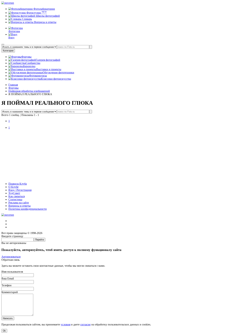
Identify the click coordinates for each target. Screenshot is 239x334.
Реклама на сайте (18, 202)
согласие (85, 324)
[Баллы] (119, 177)
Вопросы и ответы (44, 22)
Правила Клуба (17, 183)
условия (65, 324)
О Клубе (13, 186)
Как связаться (16, 196)
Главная (13, 84)
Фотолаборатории (44, 8)
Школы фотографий (47, 15)
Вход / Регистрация (19, 190)
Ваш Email (7, 278)
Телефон (6, 285)
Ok (4, 330)
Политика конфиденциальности (27, 208)
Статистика (15, 199)
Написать (8, 318)
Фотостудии (36, 12)
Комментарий (9, 292)
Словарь (26, 18)
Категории (8, 50)
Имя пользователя (12, 271)
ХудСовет (14, 193)
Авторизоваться (10, 256)
